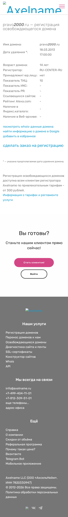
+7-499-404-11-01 (18, 393)
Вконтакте (13, 454)
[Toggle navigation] (62, 6)
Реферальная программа (24, 444)
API (8, 366)
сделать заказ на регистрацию (33, 145)
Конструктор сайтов (21, 356)
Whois (10, 361)
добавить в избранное (19, 136)
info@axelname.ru (18, 388)
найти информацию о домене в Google (31, 131)
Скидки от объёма (19, 439)
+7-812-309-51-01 (19, 398)
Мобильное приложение (23, 463)
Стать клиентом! (34, 262)
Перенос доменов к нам (23, 337)
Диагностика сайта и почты (26, 347)
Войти (34, 274)
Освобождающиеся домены (26, 342)
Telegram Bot (15, 459)
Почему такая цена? (20, 449)
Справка (12, 430)
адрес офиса (15, 408)
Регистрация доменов (22, 332)
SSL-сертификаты (19, 352)
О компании (14, 435)
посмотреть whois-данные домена (28, 126)
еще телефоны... (17, 403)
